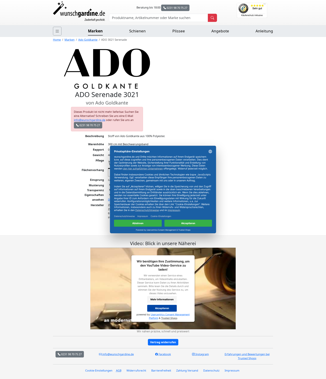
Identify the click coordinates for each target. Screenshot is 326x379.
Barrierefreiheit (161, 370)
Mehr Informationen (162, 299)
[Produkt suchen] (212, 18)
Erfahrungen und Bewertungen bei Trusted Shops (247, 356)
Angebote (220, 31)
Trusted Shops (169, 318)
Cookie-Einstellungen (98, 370)
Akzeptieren (162, 308)
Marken (95, 31)
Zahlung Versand (187, 370)
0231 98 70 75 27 (176, 8)
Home (57, 40)
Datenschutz (211, 370)
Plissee (178, 31)
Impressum (232, 370)
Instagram (202, 354)
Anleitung (264, 31)
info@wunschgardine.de (89, 120)
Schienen (137, 31)
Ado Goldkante (87, 40)
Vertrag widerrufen (163, 342)
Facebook (164, 354)
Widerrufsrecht (136, 370)
